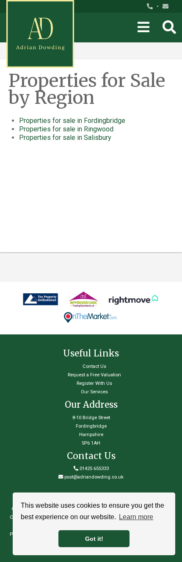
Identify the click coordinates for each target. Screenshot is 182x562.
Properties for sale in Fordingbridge (72, 121)
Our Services (94, 392)
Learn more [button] (136, 516)
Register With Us (94, 383)
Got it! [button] (94, 538)
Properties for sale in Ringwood (66, 129)
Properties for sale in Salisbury (65, 138)
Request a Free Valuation (94, 375)
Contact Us (94, 366)
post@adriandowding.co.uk (94, 477)
